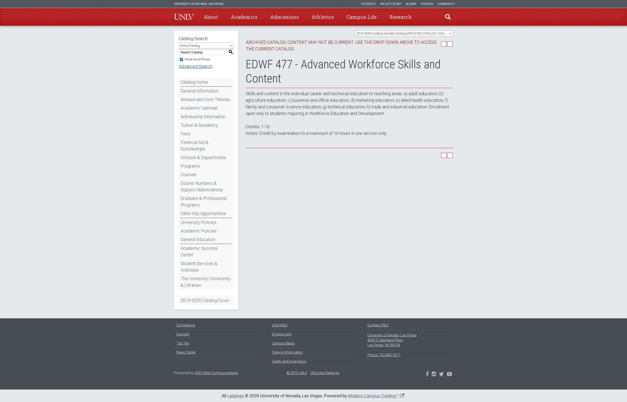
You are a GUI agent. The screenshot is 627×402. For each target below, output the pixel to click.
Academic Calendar (199, 108)
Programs (190, 166)
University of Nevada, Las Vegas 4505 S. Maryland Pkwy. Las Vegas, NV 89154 (392, 340)
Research (400, 17)
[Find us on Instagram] (441, 374)
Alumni (411, 4)
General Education (198, 239)
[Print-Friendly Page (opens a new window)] (443, 44)
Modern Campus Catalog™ (373, 395)
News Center (186, 352)
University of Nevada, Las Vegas (198, 4)
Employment (281, 334)
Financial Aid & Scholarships (194, 145)
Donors (427, 4)
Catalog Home (194, 82)
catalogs (235, 395)
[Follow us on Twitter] (434, 374)
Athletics (323, 17)
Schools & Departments (203, 157)
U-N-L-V (184, 17)
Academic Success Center (199, 251)
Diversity (182, 334)
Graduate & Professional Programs (204, 201)
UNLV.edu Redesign (324, 373)
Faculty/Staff (390, 4)
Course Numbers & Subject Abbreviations (202, 186)
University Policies (198, 222)
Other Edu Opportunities (203, 213)
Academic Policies (199, 230)
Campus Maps (283, 343)
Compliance (185, 325)
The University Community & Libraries (206, 282)
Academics (244, 17)
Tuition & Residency (199, 125)
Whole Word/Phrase (197, 59)
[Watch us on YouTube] (449, 374)
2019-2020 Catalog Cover (205, 300)
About (211, 17)
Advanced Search (195, 66)
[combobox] (404, 33)
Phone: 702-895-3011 (383, 355)
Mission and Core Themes (205, 99)
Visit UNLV (280, 325)
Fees (185, 133)
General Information (199, 90)
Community (446, 4)
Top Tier (182, 343)
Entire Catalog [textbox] (190, 45)
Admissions (284, 17)
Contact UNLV (378, 325)
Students (368, 4)
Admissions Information (203, 116)
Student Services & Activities (199, 267)
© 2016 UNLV (297, 373)
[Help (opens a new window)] (450, 44)
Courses (188, 174)
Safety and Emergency (289, 361)
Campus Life (362, 17)
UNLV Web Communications (216, 373)
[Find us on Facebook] (427, 374)
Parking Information (287, 352)
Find (448, 17)
